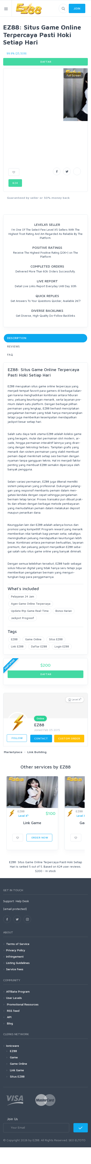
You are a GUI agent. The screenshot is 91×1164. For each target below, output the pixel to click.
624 (15, 182)
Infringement (15, 956)
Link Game (32, 823)
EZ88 (14, 639)
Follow (17, 738)
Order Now (39, 837)
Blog (9, 1023)
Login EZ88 (62, 646)
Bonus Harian (63, 610)
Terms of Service (17, 944)
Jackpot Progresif (22, 618)
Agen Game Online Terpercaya (30, 603)
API (8, 1017)
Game (14, 1057)
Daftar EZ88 (39, 646)
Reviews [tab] (13, 346)
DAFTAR (45, 61)
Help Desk (22, 901)
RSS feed (12, 1010)
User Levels (14, 998)
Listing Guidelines (18, 963)
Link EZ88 (17, 646)
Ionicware (12, 1045)
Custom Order (69, 738)
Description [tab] (16, 338)
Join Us (12, 1119)
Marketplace (13, 752)
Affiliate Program (18, 991)
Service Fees (14, 969)
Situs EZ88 (56, 639)
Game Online (33, 639)
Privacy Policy (15, 950)
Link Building (37, 752)
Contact (41, 738)
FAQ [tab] (10, 354)
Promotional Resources (22, 1004)
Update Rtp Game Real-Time (30, 610)
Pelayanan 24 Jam (22, 596)
